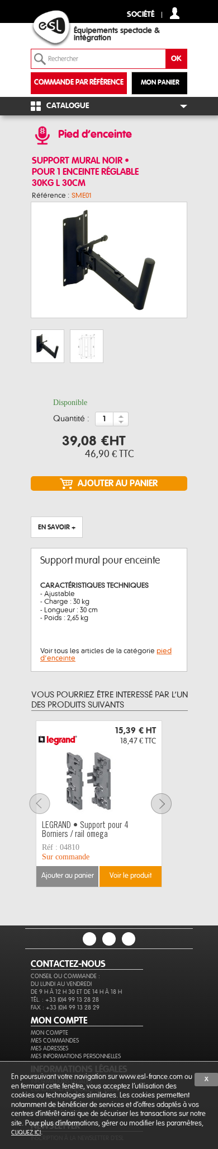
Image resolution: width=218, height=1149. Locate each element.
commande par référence (79, 82)
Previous (46, 803)
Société (140, 14)
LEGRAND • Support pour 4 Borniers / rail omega (85, 830)
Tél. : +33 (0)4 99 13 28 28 (65, 1000)
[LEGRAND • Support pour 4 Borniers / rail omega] (99, 769)
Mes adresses (49, 1048)
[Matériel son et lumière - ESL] (62, 29)
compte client (174, 13)
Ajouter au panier (67, 876)
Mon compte (49, 1033)
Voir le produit (130, 876)
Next (168, 803)
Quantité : (71, 419)
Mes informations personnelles (76, 1056)
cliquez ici (26, 1132)
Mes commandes (55, 1041)
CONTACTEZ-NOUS (68, 964)
